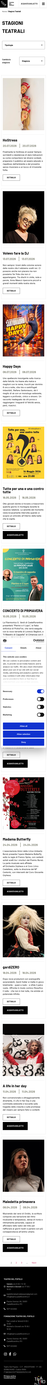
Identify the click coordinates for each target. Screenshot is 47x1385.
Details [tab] (23, 648)
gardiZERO (11, 967)
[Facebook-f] (10, 1354)
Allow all (23, 726)
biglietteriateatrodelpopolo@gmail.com (22, 1294)
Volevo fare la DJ (16, 253)
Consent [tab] (8, 648)
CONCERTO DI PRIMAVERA (23, 610)
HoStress (10, 140)
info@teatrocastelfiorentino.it (18, 1297)
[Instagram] (5, 1354)
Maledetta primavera (19, 1201)
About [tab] (38, 648)
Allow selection (23, 734)
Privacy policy (10, 1376)
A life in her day (15, 1086)
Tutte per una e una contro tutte (23, 490)
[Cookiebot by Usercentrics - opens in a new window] (33, 640)
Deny (23, 742)
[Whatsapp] (14, 1354)
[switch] (40, 699)
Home (4, 11)
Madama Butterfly (17, 839)
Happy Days (12, 366)
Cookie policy (10, 1378)
